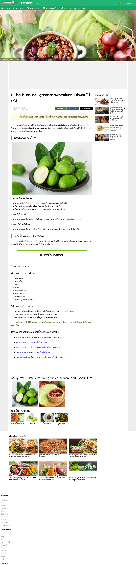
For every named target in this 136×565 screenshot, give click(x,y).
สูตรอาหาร (62, 423)
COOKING (26, 3)
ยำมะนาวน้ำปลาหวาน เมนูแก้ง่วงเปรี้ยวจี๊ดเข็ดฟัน (33, 352)
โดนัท (3, 556)
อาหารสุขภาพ (34, 8)
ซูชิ (2, 548)
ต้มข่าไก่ (3, 520)
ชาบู (2, 537)
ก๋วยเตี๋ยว (4, 500)
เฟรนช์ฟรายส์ (5, 542)
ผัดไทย (3, 511)
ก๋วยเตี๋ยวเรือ (5, 508)
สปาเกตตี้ (4, 545)
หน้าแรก (7, 8)
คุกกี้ (2, 559)
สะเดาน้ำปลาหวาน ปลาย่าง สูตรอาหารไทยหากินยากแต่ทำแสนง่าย (39, 337)
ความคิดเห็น (62, 108)
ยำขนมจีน (4, 517)
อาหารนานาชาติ (52, 8)
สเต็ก (2, 539)
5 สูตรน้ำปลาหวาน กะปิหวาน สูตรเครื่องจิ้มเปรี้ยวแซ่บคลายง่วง (38, 347)
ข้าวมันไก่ (4, 506)
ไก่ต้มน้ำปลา (5, 514)
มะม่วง (32, 423)
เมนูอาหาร (19, 8)
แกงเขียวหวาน (5, 525)
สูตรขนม (67, 8)
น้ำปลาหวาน (47, 423)
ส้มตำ (3, 503)
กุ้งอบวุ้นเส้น (5, 522)
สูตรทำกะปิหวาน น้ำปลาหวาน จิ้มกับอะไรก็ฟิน (32, 342)
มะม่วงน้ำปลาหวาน (17, 423)
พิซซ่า (3, 534)
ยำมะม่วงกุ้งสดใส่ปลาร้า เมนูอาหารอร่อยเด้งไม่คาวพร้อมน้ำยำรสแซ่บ (40, 357)
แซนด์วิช (4, 551)
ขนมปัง (3, 553)
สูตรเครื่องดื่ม (82, 8)
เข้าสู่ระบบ (128, 3)
